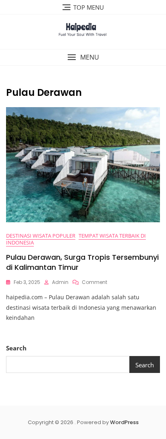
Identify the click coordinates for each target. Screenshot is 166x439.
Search (16, 348)
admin (60, 282)
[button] (83, 57)
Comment (94, 282)
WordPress (124, 422)
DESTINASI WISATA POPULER (40, 235)
